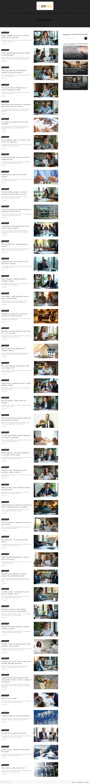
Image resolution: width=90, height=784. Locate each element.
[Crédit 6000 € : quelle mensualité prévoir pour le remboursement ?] (46, 299)
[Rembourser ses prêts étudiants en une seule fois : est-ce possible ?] (46, 333)
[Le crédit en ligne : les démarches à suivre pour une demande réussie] (46, 594)
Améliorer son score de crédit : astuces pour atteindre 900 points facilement (16, 662)
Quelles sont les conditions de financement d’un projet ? (15, 750)
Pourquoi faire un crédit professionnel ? (14, 733)
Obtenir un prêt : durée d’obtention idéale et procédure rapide (15, 488)
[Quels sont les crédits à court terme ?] (46, 769)
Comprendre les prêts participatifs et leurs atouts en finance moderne (15, 227)
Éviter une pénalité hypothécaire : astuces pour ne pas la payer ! (15, 558)
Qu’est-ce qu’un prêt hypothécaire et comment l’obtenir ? (13, 349)
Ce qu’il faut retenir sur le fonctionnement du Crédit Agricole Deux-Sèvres (16, 210)
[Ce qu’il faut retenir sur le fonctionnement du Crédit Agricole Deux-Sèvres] (46, 212)
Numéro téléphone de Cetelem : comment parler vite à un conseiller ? (15, 36)
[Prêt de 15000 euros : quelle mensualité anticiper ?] (46, 246)
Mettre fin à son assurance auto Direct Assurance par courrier (73, 56)
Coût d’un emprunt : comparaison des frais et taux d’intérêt (16, 523)
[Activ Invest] (45, 6)
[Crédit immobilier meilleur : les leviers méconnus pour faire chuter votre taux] (46, 194)
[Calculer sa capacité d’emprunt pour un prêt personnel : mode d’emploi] (46, 646)
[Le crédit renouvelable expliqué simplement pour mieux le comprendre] (46, 438)
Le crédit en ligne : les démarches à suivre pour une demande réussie (15, 593)
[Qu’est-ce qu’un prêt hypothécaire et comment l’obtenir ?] (46, 351)
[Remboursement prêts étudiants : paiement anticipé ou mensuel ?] (46, 629)
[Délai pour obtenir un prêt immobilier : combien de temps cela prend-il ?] (46, 73)
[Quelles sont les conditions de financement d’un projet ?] (46, 752)
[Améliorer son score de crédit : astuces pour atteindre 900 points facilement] (46, 664)
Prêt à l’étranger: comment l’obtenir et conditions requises (14, 280)
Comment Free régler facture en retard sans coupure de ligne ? (15, 158)
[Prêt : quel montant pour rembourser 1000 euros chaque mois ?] (46, 368)
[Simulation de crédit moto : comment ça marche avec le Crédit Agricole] (46, 316)
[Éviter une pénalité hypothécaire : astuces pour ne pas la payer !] (46, 559)
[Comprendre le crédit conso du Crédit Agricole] (46, 177)
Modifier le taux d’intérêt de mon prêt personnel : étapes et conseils (13, 471)
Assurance (67, 53)
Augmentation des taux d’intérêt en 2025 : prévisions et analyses (15, 262)
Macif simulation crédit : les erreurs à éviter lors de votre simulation (16, 141)
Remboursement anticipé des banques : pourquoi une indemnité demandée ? (14, 575)
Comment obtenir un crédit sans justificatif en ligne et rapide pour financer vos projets (16, 506)
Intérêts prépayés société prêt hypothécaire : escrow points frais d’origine (15, 454)
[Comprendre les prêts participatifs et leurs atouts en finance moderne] (46, 229)
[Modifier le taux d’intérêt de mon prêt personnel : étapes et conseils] (46, 472)
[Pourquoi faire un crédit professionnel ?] (46, 734)
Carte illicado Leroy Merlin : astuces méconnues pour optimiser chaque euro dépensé (74, 70)
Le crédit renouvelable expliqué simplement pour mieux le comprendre (15, 436)
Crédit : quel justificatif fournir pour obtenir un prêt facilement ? (15, 54)
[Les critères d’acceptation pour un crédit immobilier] (46, 125)
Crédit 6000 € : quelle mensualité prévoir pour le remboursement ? (14, 297)
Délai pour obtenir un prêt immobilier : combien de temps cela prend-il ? (14, 71)
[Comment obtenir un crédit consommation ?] (46, 717)
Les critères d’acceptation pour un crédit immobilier (14, 123)
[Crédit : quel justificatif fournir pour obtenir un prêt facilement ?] (46, 55)
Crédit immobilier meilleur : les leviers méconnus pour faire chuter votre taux (14, 193)
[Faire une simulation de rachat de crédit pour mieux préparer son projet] (46, 420)
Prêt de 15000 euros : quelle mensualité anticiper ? (14, 245)
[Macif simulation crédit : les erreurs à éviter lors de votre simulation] (46, 142)
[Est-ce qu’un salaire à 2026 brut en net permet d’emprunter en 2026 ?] (46, 90)
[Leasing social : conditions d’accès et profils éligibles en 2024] (46, 385)
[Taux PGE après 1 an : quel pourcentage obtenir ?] (46, 542)
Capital (66, 66)
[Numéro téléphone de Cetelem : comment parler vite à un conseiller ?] (46, 38)
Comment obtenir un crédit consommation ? (15, 716)
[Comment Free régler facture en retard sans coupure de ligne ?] (46, 159)
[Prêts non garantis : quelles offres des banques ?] (46, 403)
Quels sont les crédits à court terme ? (13, 768)
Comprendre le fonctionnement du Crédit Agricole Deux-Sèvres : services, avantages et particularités (16, 680)
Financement (5, 32)
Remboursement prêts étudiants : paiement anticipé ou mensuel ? (15, 627)
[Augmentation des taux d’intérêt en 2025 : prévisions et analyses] (46, 264)
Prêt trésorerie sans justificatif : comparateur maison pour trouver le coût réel (16, 105)
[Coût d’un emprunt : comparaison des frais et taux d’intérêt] (46, 524)
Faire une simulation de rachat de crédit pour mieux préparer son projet (16, 419)
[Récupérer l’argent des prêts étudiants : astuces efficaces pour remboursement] (46, 611)
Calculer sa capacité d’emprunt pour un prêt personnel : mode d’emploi (15, 645)
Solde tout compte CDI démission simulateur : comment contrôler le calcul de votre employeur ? (74, 85)
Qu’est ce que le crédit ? (9, 698)
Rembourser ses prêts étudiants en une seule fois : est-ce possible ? (16, 332)
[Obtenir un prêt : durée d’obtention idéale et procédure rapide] (46, 490)
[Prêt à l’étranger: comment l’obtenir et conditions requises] (46, 281)
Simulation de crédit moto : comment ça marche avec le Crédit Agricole (14, 315)
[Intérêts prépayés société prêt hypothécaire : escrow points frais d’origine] (46, 455)
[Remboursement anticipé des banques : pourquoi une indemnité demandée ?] (46, 577)
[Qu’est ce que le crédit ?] (46, 700)
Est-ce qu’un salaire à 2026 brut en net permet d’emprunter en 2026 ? (14, 89)
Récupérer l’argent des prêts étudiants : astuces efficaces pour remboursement (14, 610)
